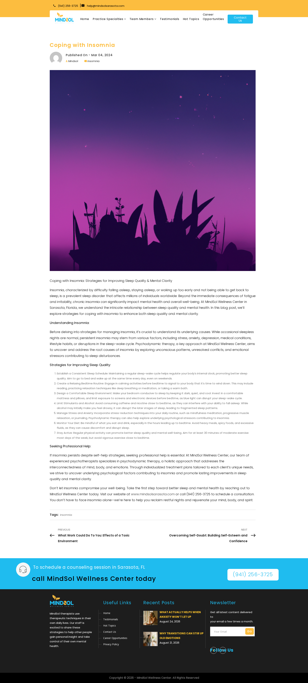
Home (84, 19)
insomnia (93, 61)
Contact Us (240, 19)
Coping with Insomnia (82, 45)
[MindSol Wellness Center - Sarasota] (64, 18)
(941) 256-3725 (67, 6)
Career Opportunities (213, 16)
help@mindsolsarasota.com (105, 6)
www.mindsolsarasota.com (153, 494)
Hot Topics (191, 19)
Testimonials (169, 19)
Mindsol (73, 61)
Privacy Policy (111, 644)
